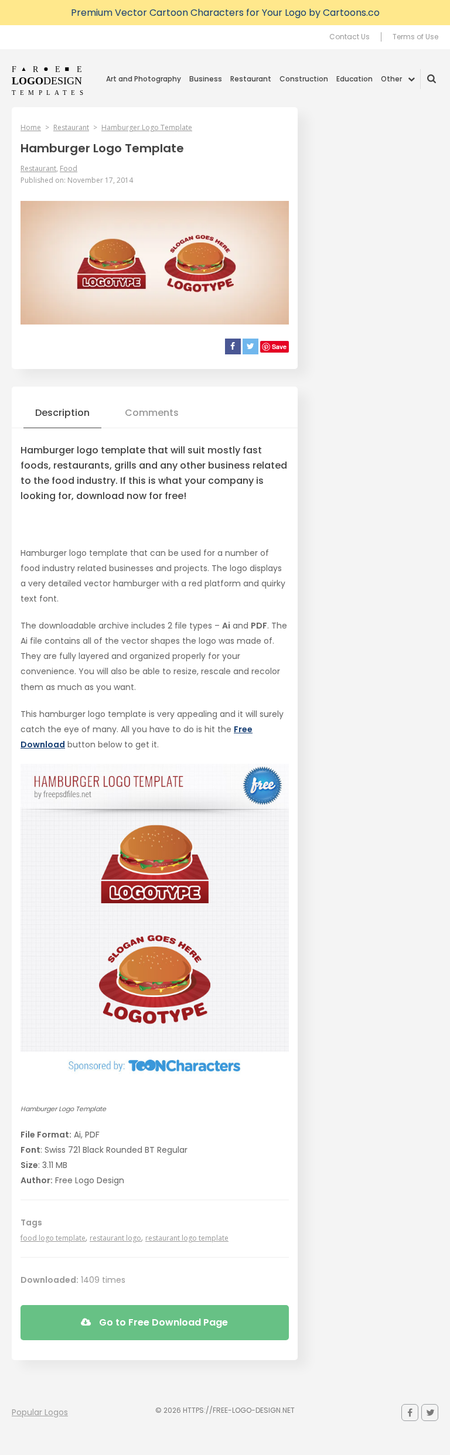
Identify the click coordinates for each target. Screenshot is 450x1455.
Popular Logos (40, 1412)
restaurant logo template (187, 1238)
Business (205, 79)
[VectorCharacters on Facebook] (409, 1412)
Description (62, 412)
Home (31, 127)
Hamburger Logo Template (146, 127)
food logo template (53, 1238)
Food (68, 168)
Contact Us (349, 37)
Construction (303, 79)
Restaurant (250, 79)
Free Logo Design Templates (48, 80)
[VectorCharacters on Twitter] (429, 1412)
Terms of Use (415, 37)
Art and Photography (143, 79)
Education (354, 79)
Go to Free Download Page (162, 1322)
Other (391, 79)
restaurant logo (115, 1238)
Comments (152, 412)
